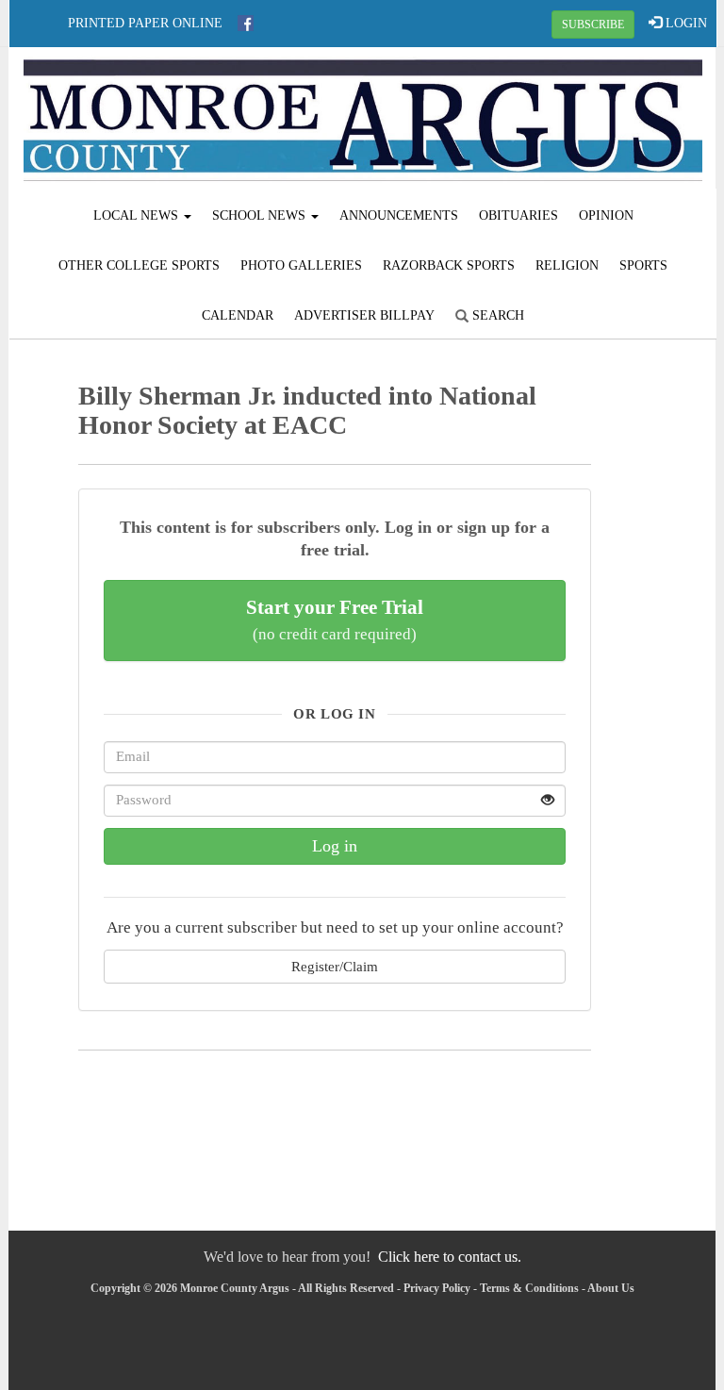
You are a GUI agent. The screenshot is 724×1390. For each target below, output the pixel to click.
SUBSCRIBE (593, 24)
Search (496, 315)
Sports (643, 265)
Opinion (606, 215)
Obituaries (518, 215)
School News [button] (260, 215)
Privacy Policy (436, 1288)
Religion (567, 265)
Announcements (398, 215)
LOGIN (684, 23)
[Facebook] (245, 23)
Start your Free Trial (334, 619)
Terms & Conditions (529, 1288)
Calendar (237, 315)
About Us (610, 1288)
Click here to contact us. (449, 1257)
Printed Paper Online (145, 23)
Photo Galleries (301, 265)
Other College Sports (139, 265)
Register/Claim (334, 966)
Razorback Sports (449, 265)
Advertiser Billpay (364, 315)
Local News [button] (137, 215)
